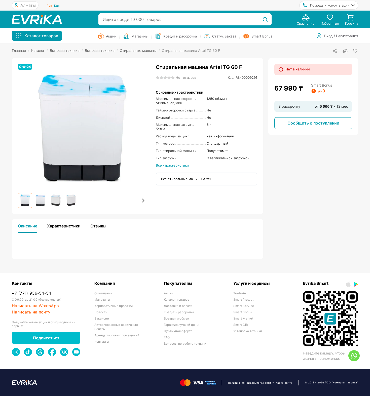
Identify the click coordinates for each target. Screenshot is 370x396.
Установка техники (247, 331)
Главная (20, 50)
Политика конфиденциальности (249, 382)
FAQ (167, 337)
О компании (103, 293)
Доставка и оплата (178, 306)
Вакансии (101, 318)
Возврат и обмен (176, 318)
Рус (49, 6)
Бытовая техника (66, 50)
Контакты (101, 341)
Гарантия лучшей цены (181, 325)
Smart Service (243, 306)
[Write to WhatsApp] (354, 355)
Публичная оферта (178, 331)
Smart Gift (240, 325)
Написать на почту (31, 312)
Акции (168, 293)
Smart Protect (243, 299)
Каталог (39, 50)
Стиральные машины (140, 50)
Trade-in (239, 293)
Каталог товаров (177, 299)
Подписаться (46, 337)
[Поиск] (265, 19)
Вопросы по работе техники (185, 343)
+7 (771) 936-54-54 (31, 293)
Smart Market (243, 318)
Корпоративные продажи (113, 306)
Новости (100, 312)
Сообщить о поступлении (313, 123)
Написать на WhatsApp (35, 306)
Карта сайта (284, 382)
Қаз (56, 6)
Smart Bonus (242, 312)
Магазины (102, 299)
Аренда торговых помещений (116, 335)
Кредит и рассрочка (179, 312)
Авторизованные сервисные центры (116, 327)
